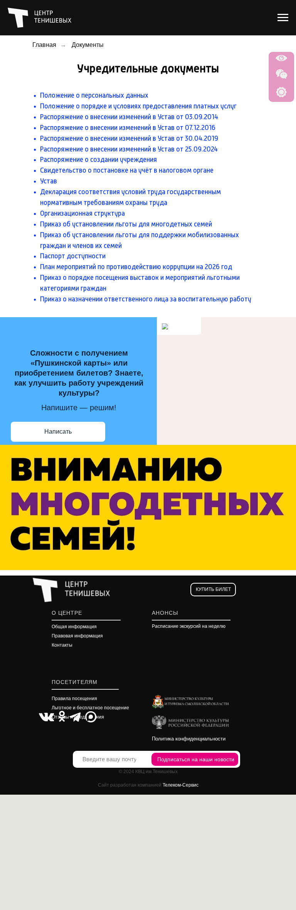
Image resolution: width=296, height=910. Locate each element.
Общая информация (74, 626)
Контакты (62, 645)
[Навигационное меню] (283, 18)
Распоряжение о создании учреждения (98, 159)
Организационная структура (82, 213)
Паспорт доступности (73, 256)
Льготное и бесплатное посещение (90, 707)
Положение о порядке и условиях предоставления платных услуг (138, 106)
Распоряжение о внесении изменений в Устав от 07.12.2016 (127, 128)
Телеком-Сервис (180, 785)
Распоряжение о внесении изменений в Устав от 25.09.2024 (129, 149)
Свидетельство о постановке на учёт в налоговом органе (127, 170)
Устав (48, 181)
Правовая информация (77, 636)
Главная (44, 45)
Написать (58, 431)
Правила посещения (74, 698)
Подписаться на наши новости (195, 759)
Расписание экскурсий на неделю (188, 626)
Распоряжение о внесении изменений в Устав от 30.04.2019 (129, 138)
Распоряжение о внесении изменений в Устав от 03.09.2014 (129, 117)
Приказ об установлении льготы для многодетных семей (126, 224)
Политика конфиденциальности (188, 739)
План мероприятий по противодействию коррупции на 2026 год (136, 267)
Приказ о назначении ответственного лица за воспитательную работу (145, 299)
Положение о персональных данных (94, 95)
